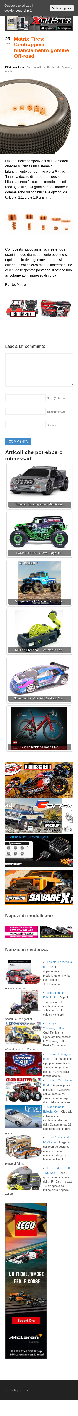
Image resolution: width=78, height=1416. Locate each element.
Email (56, 411)
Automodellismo (36, 67)
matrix (8, 71)
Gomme (66, 67)
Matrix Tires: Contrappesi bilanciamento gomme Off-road (41, 47)
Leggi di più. (23, 10)
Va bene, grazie (62, 8)
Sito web (51, 425)
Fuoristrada (53, 67)
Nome (56, 398)
